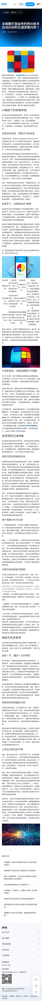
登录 (21, 4)
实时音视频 (31, 426)
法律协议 (12, 996)
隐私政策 (5, 996)
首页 (7, 12)
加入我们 (5, 998)
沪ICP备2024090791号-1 (10, 991)
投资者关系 (33, 996)
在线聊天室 (20, 75)
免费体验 (30, 4)
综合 (4, 32)
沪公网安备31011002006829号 (15, 989)
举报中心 (26, 996)
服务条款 (19, 996)
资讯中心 (13, 12)
